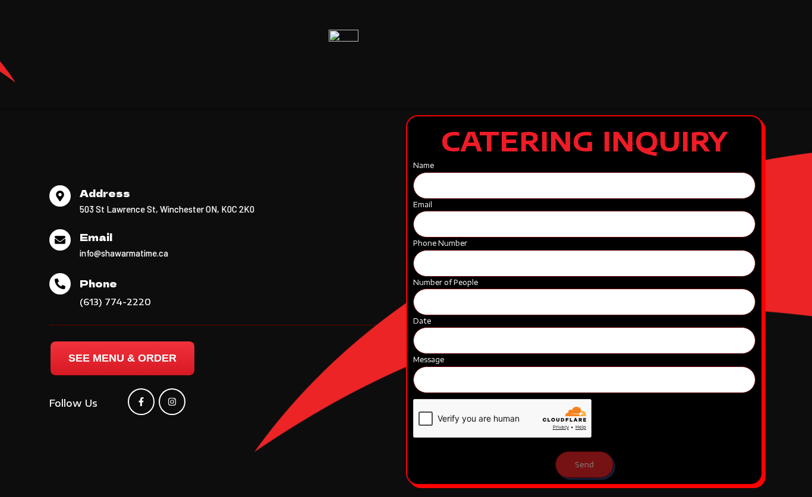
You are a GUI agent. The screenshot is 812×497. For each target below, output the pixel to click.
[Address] (60, 196)
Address (105, 193)
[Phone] (60, 284)
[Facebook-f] (141, 401)
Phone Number (440, 243)
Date (422, 320)
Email (96, 237)
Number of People (445, 282)
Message (428, 359)
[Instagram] (172, 401)
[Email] (60, 240)
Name (423, 165)
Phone (98, 283)
